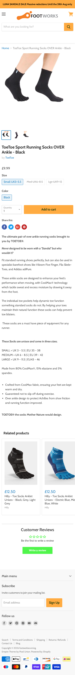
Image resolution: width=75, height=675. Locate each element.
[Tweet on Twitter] (11, 227)
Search (5, 639)
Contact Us (7, 643)
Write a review (37, 550)
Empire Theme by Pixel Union (16, 651)
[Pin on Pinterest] (24, 227)
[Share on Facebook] (4, 227)
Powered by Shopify (41, 651)
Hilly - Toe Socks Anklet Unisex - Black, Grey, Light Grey (20, 500)
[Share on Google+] (17, 227)
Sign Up (54, 603)
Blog (18, 643)
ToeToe (9, 157)
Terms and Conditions (22, 639)
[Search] (68, 27)
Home (5, 48)
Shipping (40, 639)
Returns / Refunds (57, 639)
